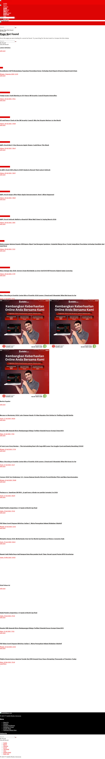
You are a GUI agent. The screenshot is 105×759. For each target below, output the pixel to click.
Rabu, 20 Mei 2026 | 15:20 (7, 662)
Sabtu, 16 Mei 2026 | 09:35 (7, 557)
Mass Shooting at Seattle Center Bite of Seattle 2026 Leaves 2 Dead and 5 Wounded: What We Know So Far (38, 295)
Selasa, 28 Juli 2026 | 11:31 (7, 249)
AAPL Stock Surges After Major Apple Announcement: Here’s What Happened (27, 195)
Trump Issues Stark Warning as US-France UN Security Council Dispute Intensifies (28, 96)
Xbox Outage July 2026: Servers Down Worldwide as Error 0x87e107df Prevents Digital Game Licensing (36, 271)
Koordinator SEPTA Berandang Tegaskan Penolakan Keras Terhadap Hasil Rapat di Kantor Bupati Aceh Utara (38, 71)
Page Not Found (8, 30)
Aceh (1, 67)
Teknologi (6, 14)
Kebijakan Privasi (8, 727)
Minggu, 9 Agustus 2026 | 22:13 (9, 74)
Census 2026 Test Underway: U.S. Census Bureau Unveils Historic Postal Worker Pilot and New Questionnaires (39, 477)
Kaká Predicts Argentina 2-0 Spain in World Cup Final (18, 508)
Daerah (2, 241)
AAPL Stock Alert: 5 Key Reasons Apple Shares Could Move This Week (24, 145)
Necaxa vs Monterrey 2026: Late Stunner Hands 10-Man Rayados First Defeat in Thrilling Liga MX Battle (36, 415)
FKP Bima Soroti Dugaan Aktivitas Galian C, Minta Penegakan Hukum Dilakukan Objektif (31, 523)
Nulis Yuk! (6, 19)
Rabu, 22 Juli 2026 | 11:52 (7, 434)
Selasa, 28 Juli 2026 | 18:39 (8, 173)
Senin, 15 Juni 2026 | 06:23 (7, 542)
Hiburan (5, 7)
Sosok (5, 13)
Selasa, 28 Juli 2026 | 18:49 (8, 148)
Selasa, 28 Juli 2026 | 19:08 (8, 123)
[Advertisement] (49, 571)
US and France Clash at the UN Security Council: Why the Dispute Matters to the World (30, 120)
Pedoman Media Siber (10, 730)
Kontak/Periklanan (9, 725)
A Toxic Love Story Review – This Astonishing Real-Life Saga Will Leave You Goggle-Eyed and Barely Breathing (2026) (41, 446)
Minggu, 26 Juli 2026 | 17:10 (8, 449)
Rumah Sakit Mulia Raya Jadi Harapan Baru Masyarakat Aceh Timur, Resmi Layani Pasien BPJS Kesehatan (37, 554)
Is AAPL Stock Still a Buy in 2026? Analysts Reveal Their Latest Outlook (25, 170)
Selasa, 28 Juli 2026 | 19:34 (8, 99)
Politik (5, 3)
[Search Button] (15, 27)
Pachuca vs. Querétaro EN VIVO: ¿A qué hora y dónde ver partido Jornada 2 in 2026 (29, 492)
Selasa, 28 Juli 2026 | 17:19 (7, 274)
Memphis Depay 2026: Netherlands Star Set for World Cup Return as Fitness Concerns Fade (32, 539)
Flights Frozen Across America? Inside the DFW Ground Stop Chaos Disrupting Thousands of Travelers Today (38, 659)
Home (2, 30)
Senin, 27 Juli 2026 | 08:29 (7, 496)
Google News (7, 729)
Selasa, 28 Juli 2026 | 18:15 (7, 222)
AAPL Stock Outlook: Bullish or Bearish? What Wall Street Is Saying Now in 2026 (28, 219)
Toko (4, 16)
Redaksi (5, 724)
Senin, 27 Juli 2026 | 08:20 (7, 418)
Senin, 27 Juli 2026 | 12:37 (7, 299)
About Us (6, 722)
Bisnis (5, 10)
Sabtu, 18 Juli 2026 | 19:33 (7, 511)
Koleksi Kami (7, 13)
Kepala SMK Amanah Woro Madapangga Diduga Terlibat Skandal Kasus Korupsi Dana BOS (32, 431)
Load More (3, 664)
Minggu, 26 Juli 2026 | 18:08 (8, 480)
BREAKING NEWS (5, 92)
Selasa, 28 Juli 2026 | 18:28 (8, 198)
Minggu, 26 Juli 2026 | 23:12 (8, 526)
